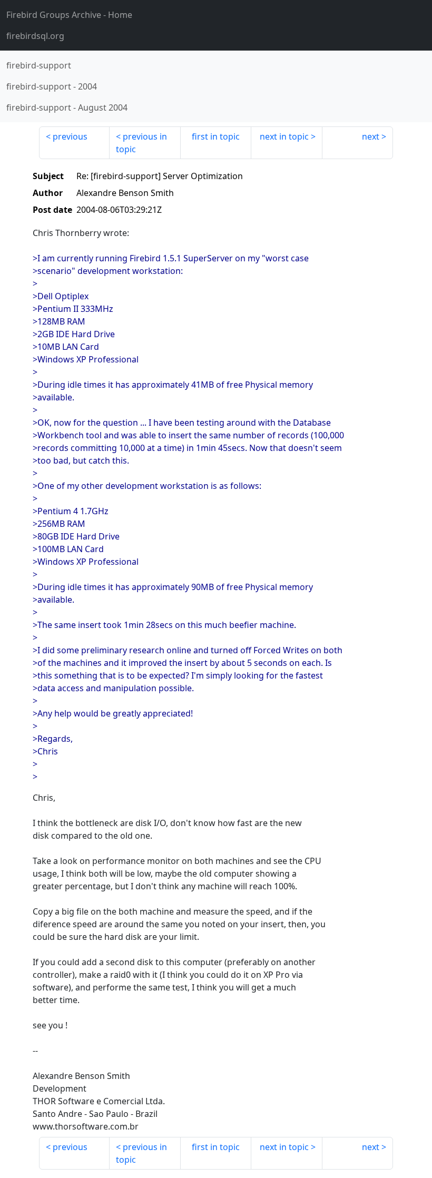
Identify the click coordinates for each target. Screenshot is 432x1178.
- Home (69, 15)
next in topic (284, 136)
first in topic (216, 136)
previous (70, 136)
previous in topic (141, 143)
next (370, 136)
